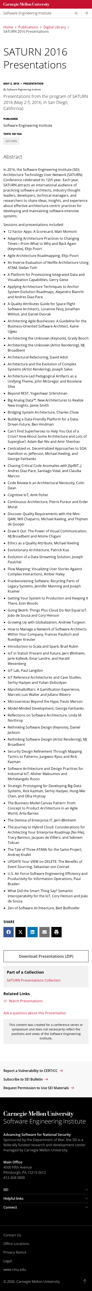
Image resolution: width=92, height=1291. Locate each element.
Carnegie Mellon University (38, 1281)
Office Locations (16, 1243)
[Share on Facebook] (8, 932)
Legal (7, 1261)
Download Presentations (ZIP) (46, 956)
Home (8, 27)
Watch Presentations (26, 1001)
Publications (28, 27)
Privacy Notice (14, 1252)
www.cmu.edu (14, 1269)
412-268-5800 (14, 1177)
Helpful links (13, 1198)
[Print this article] (56, 932)
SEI (5, 1189)
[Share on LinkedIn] (32, 932)
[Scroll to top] (86, 1281)
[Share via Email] (44, 932)
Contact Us (12, 1235)
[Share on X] (20, 932)
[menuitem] (29, 13)
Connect (10, 1207)
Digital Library (54, 27)
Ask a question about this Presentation (34, 1013)
